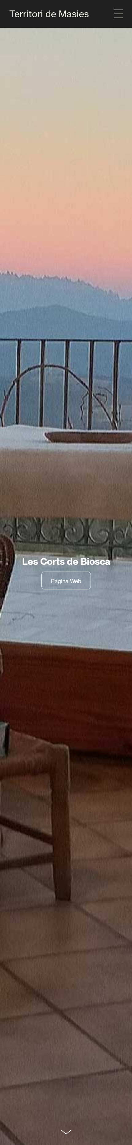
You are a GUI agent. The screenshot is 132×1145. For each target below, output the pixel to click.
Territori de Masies (49, 13)
